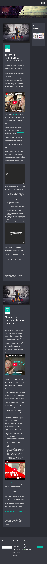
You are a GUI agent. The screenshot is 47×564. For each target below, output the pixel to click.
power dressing (7, 276)
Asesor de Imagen (15, 519)
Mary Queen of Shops (13, 275)
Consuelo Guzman (12, 520)
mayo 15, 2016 (7, 309)
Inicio (3, 16)
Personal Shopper (16, 114)
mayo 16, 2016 (7, 47)
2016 (7, 16)
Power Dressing (20, 132)
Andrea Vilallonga (8, 519)
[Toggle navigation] (43, 3)
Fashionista (17, 520)
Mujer (17, 521)
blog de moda (20, 519)
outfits (20, 521)
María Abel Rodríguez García (9, 521)
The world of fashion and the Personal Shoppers (14, 57)
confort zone (7, 520)
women (14, 276)
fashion (6, 275)
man (8, 275)
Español (7, 524)
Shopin (11, 276)
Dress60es (7, 272)
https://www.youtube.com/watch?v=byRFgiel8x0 (14, 511)
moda (15, 521)
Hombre (21, 520)
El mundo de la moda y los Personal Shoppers (14, 320)
